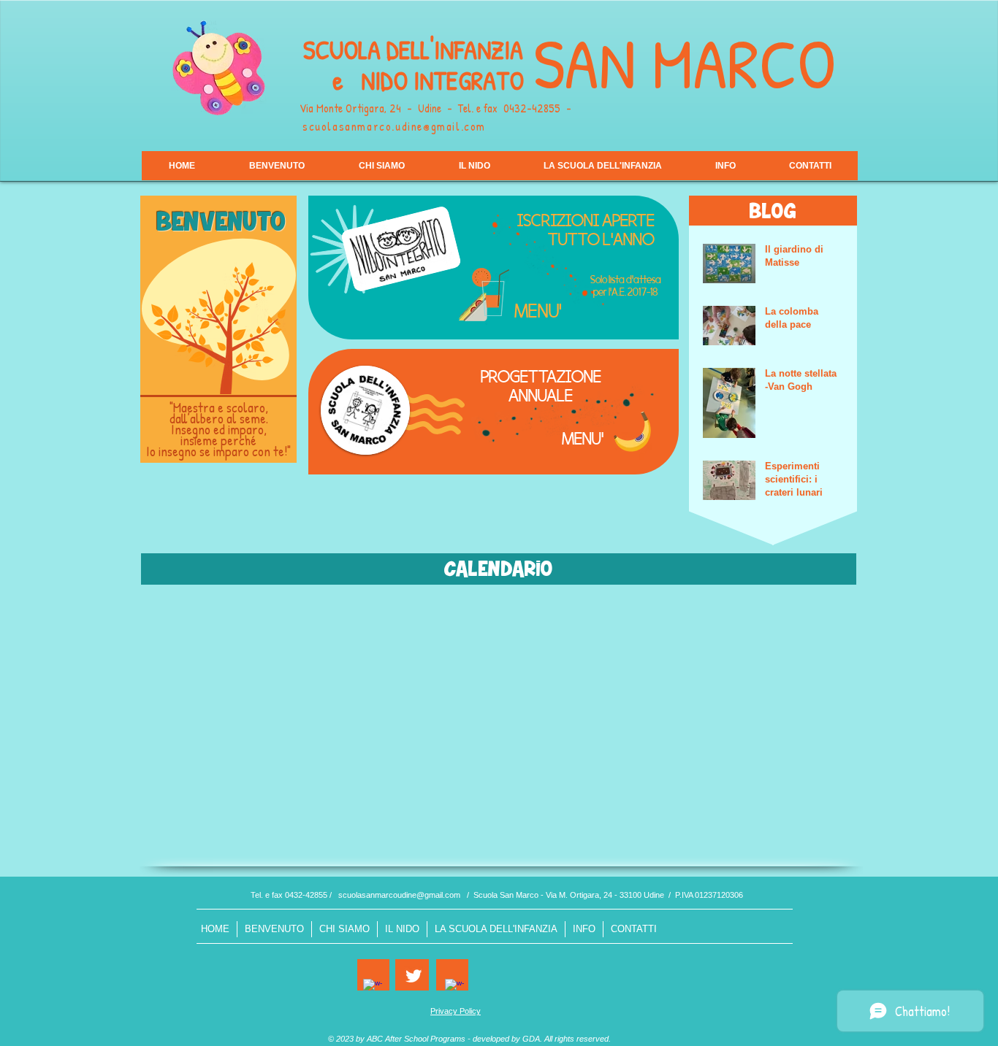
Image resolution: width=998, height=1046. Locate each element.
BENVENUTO (221, 224)
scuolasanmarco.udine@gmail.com (394, 126)
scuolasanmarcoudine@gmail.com (399, 895)
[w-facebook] (372, 988)
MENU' (538, 310)
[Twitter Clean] (413, 975)
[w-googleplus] (454, 988)
